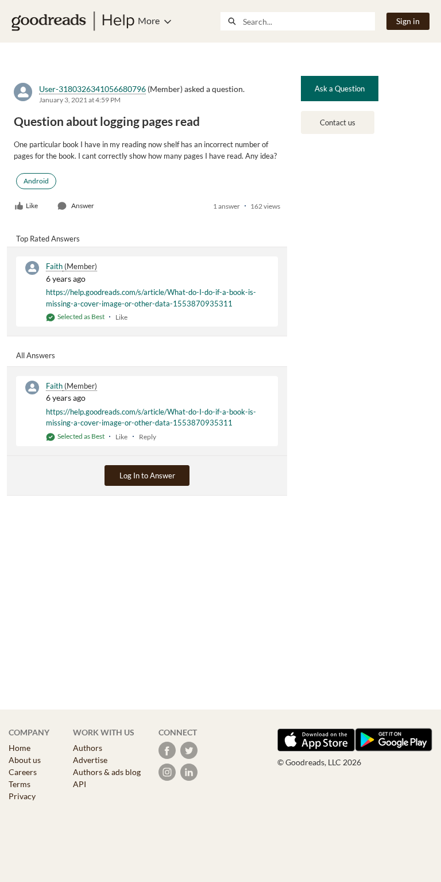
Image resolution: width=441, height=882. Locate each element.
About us (25, 760)
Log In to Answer (147, 475)
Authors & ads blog (107, 772)
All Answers (35, 355)
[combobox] (308, 21)
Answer (82, 205)
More (149, 20)
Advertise (90, 760)
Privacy (22, 796)
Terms (19, 784)
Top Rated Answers (48, 238)
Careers (23, 772)
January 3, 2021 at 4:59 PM (80, 99)
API (79, 784)
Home (19, 748)
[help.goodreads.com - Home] (72, 21)
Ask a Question (340, 88)
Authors (87, 748)
